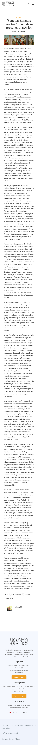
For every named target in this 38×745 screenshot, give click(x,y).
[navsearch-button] (29, 4)
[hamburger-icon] (33, 4)
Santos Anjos (9, 598)
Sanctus (27, 594)
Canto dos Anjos (16, 594)
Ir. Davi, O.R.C (22, 32)
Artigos (18, 17)
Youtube (15, 712)
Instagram (24, 712)
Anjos (6, 594)
